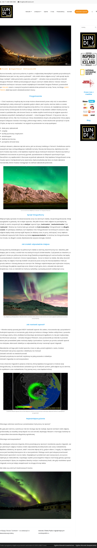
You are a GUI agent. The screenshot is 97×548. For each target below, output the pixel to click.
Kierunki (28, 12)
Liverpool (37, 12)
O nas (52, 12)
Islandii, (5, 87)
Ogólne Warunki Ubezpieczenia (85, 545)
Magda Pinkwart (16, 69)
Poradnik (5, 69)
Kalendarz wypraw (81, 12)
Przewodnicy (60, 12)
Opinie (46, 12)
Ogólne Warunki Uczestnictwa (64, 545)
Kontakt (69, 12)
